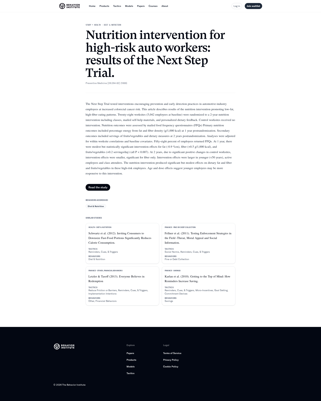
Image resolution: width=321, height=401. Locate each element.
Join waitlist (253, 6)
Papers (141, 6)
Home (92, 6)
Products (104, 6)
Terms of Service (172, 353)
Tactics (117, 6)
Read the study (97, 187)
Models (129, 6)
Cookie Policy (170, 366)
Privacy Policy (171, 359)
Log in (237, 6)
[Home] (70, 6)
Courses (153, 6)
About (165, 6)
